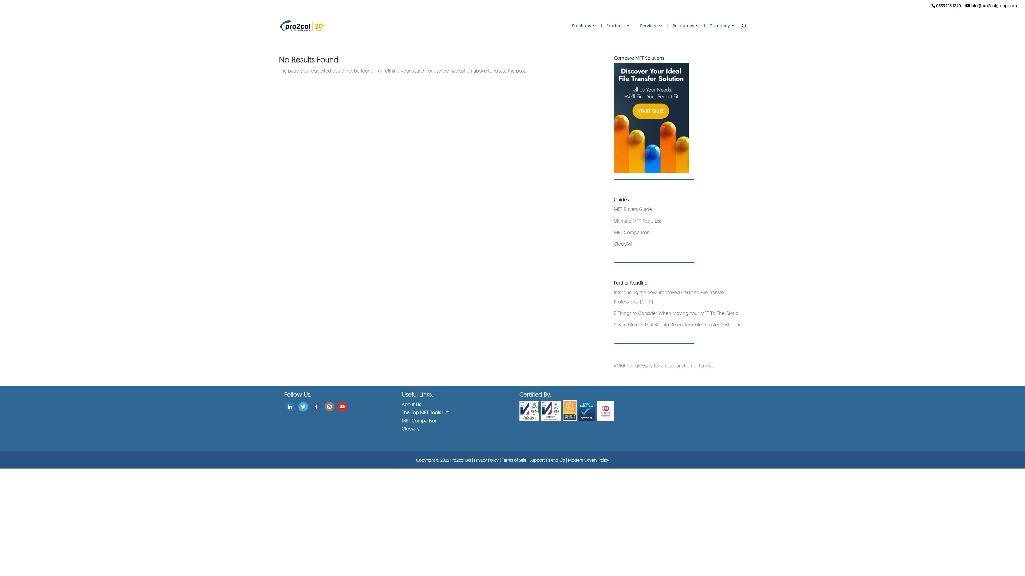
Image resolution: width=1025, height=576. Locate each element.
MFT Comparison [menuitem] (632, 232)
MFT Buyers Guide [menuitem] (633, 209)
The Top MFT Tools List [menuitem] (425, 412)
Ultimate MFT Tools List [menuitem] (637, 221)
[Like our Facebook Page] (316, 405)
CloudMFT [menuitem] (624, 244)
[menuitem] (584, 32)
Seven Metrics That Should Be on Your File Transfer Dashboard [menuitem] (678, 324)
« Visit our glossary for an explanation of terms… (664, 366)
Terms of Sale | (516, 460)
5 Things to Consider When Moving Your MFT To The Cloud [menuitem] (676, 313)
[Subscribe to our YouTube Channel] (342, 405)
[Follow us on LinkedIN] (290, 405)
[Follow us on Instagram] (329, 405)
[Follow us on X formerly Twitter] (303, 405)
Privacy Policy (486, 460)
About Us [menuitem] (411, 404)
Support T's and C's (548, 460)
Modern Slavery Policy (588, 460)
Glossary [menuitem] (411, 428)
